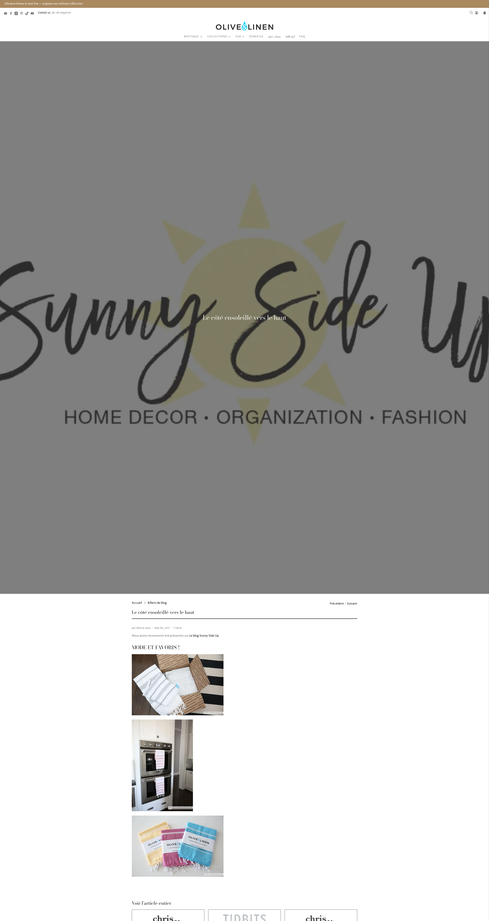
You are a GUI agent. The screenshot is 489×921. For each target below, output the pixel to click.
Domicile (256, 36)
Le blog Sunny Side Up (204, 636)
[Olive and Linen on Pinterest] (22, 14)
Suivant (352, 603)
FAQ (302, 36)
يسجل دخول (274, 36)
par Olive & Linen (141, 628)
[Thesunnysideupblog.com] (177, 714)
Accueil (137, 602)
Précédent (337, 603)
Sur (238, 36)
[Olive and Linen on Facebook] (12, 14)
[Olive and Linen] (244, 26)
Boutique (191, 36)
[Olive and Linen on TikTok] (28, 14)
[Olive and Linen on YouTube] (33, 14)
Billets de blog (157, 602)
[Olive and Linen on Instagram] (17, 14)
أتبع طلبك (290, 36)
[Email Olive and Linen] (6, 14)
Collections (217, 36)
